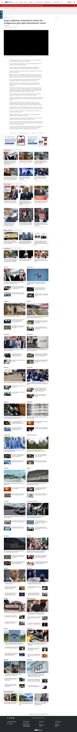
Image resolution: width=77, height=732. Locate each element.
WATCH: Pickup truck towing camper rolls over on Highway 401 (14, 484)
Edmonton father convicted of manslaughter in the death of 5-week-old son (37, 350)
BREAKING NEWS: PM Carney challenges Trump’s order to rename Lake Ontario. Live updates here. (10, 162)
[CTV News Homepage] (9, 2)
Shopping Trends (47, 2)
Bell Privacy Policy (26, 723)
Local (16, 2)
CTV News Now (56, 2)
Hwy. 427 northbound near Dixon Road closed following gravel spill (18, 293)
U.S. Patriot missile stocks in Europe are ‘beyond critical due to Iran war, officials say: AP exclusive (41, 562)
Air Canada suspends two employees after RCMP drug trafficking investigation (17, 355)
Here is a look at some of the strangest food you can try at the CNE (41, 260)
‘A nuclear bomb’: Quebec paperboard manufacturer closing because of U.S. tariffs (36, 451)
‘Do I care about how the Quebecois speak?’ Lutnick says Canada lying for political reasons (25, 203)
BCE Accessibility (10, 723)
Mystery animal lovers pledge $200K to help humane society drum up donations (41, 361)
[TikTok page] (9, 718)
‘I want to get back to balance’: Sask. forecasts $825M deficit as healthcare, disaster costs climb (18, 422)
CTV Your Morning (38, 2)
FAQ (40, 714)
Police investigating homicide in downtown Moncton (14, 382)
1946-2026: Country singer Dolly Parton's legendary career (25, 260)
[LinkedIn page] (14, 718)
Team (47, 714)
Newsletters (44, 714)
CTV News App (31, 714)
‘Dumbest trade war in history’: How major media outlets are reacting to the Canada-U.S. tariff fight (41, 243)
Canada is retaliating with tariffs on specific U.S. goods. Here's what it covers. (37, 583)
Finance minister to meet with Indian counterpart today (12, 583)
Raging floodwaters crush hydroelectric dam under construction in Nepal (9, 224)
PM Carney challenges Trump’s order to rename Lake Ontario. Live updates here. (14, 283)
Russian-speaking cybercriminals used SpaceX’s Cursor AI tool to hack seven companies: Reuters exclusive (36, 675)
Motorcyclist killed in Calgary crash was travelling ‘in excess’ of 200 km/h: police (18, 327)
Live (62, 2)
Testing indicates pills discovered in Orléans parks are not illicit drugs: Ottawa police (41, 321)
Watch (25, 2)
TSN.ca (40, 726)
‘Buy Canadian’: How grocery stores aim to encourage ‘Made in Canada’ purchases (11, 242)
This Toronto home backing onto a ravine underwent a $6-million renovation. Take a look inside (10, 260)
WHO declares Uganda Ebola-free (12, 612)
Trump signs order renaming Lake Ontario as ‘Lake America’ (10, 202)
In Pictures (31, 2)
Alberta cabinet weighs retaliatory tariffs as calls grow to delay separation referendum (18, 320)
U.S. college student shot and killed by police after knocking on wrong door (41, 224)
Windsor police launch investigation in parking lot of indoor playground (14, 517)
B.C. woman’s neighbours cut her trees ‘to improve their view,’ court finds (26, 703)
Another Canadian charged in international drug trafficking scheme (37, 417)
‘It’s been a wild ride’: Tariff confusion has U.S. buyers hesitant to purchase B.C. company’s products (36, 283)
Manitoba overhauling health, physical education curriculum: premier (40, 395)
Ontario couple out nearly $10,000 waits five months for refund (11, 703)
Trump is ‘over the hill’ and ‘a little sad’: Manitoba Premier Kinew (41, 202)
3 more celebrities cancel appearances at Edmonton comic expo (25, 178)
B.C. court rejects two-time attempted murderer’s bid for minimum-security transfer (40, 288)
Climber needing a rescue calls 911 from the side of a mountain (25, 224)
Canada (21, 2)
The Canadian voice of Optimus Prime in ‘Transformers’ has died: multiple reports (36, 613)
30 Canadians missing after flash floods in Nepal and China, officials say (13, 675)
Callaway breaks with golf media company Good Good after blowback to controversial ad (14, 643)
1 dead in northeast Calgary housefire (12, 316)
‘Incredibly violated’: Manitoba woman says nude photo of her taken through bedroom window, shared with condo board (41, 389)
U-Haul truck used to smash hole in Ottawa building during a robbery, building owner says (37, 317)
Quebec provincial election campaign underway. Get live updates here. (14, 350)
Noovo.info (57, 723)
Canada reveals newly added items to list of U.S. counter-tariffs (26, 161)
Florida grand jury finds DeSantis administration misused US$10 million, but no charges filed (41, 556)
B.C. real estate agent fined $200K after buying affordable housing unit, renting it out (25, 242)
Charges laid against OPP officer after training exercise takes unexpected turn (41, 488)
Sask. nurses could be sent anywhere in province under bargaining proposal (17, 428)
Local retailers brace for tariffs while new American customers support (18, 521)
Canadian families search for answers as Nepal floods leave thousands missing (40, 162)
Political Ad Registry (26, 726)
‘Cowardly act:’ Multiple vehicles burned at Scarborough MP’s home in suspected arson (18, 287)
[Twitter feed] (7, 718)
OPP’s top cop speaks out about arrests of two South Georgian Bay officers (36, 484)
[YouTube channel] (12, 718)
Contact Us (36, 714)
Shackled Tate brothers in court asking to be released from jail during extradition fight (36, 552)
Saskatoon (6, 17)
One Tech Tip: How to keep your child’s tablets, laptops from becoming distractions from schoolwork (37, 644)
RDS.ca (56, 726)
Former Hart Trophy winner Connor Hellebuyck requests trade (40, 178)
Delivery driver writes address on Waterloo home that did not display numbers (41, 703)
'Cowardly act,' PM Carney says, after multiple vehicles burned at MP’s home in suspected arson (10, 178)
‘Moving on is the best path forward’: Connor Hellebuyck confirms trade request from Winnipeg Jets (37, 383)
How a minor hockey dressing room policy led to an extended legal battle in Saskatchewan (14, 417)
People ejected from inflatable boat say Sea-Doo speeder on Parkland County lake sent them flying (41, 355)
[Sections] (2, 2)
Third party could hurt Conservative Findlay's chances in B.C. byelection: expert (41, 295)
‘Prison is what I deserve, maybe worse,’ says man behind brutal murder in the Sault (41, 455)
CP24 (40, 723)
